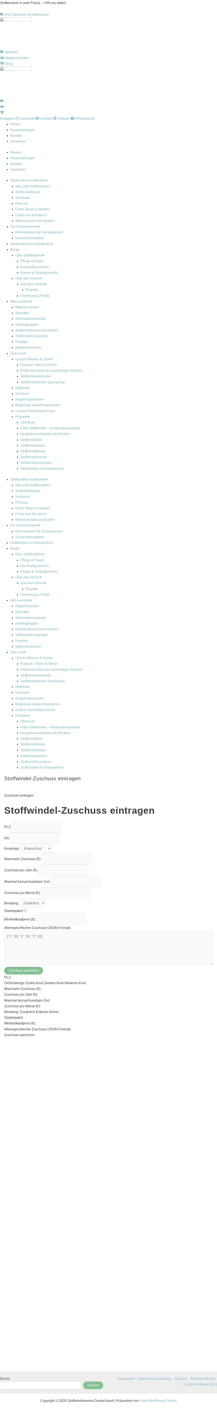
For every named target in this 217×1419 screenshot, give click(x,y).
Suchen (93, 1385)
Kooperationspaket (29, 238)
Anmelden (18, 141)
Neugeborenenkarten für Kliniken (45, 434)
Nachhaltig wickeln (34, 267)
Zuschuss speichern (23, 970)
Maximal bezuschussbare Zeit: (27, 881)
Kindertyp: (12, 848)
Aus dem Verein (32, 284)
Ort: (7, 838)
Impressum (126, 1378)
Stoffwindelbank (32, 445)
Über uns (17, 353)
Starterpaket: (14, 911)
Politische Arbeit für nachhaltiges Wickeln (51, 370)
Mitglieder (22, 388)
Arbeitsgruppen (26, 324)
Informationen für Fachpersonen (39, 232)
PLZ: (8, 827)
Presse (15, 124)
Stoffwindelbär (31, 440)
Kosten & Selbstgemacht (38, 272)
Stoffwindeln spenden (31, 336)
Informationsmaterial (30, 318)
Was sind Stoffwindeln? (32, 186)
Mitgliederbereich (28, 347)
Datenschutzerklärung (154, 1378)
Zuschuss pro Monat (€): (22, 893)
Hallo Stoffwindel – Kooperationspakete (50, 428)
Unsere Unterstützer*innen (35, 411)
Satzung (180, 1378)
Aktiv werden (20, 301)
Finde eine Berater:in (31, 215)
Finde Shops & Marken (32, 209)
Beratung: (12, 903)
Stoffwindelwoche (33, 457)
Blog (13, 249)
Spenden (22, 313)
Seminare (22, 198)
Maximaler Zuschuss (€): (23, 859)
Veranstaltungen (22, 130)
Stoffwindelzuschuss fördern (36, 330)
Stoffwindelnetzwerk (35, 376)
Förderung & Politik (34, 296)
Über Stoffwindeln (28, 255)
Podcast (21, 203)
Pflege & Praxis (32, 261)
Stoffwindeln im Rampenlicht (31, 244)
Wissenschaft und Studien (34, 221)
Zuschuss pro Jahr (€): (21, 870)
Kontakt (16, 135)
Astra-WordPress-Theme (158, 1400)
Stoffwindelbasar (27, 192)
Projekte (31, 290)
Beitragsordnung (202, 1378)
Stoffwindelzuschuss (35, 462)
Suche (5, 1378)
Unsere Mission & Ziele (32, 359)
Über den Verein (27, 278)
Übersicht (27, 422)
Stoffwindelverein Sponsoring (42, 382)
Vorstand (22, 393)
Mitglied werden (27, 307)
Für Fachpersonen (24, 226)
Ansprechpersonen (29, 399)
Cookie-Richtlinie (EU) (200, 1384)
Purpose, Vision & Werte (38, 365)
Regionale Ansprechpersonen (37, 405)
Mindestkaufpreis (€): (20, 919)
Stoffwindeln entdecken (27, 180)
